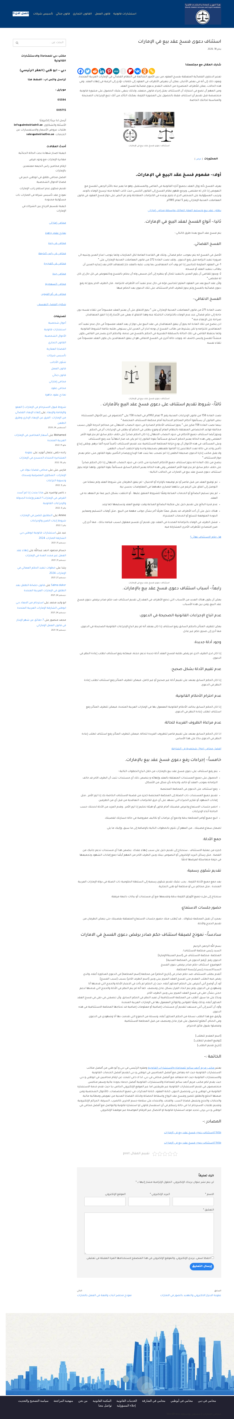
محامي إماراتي (57, 223)
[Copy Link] (152, 71)
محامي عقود (58, 388)
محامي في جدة (57, 243)
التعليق (208, 1210)
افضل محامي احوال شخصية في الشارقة (196, 749)
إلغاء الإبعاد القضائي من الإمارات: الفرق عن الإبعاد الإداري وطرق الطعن (40, 418)
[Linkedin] (102, 71)
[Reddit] (95, 71)
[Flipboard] (130, 71)
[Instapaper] (123, 71)
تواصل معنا (105, 1405)
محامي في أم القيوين (53, 294)
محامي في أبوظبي (182, 1401)
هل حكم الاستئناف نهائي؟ (205, 537)
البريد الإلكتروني (160, 1194)
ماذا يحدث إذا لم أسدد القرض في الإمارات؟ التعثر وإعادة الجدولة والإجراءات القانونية (41, 498)
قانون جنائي (63, 14)
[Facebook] (80, 71)
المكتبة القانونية (102, 1401)
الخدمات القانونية (126, 1401)
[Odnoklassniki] (144, 71)
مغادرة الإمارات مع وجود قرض (47, 159)
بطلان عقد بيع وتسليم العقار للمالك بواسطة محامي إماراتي (184, 210)
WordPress (173, 1414)
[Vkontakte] (137, 71)
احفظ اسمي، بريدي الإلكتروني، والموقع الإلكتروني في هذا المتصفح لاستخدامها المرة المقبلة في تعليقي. (148, 1258)
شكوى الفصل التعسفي (51, 304)
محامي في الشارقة (153, 1401)
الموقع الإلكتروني (115, 1194)
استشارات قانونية (124, 14)
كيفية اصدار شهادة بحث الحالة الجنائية (42, 153)
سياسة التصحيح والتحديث (33, 1401)
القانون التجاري (82, 14)
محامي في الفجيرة (55, 263)
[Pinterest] (109, 71)
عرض (198, 159)
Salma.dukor (58, 585)
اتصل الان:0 (21, 13)
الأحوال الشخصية (55, 336)
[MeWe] (116, 71)
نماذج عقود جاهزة (55, 233)
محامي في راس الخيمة (52, 253)
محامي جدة (59, 274)
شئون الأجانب (58, 362)
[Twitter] (87, 71)
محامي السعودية (55, 284)
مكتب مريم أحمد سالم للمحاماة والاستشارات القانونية (181, 1068)
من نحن (83, 1401)
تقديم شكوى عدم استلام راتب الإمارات (43, 188)
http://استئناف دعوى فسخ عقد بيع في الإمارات (192, 1132)
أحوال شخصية (57, 323)
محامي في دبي (207, 1401)
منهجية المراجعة (63, 1401)
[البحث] (17, 43)
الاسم (209, 1194)
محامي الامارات (212, 1414)
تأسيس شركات (43, 14)
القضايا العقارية (56, 349)
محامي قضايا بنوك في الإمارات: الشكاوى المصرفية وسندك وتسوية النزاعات (43, 475)
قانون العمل (102, 14)
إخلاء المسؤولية (126, 1405)
